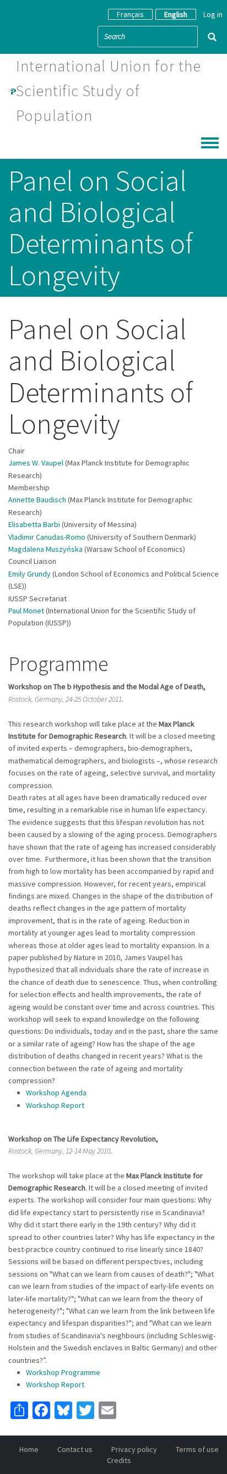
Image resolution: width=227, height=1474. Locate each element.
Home (29, 1449)
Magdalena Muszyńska (45, 549)
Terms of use (197, 1449)
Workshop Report (55, 1105)
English (175, 14)
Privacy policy (134, 1449)
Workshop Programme (63, 1372)
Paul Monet (26, 611)
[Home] (12, 91)
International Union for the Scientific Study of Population (108, 90)
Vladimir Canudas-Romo (46, 537)
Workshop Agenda (56, 1093)
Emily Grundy (29, 574)
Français (130, 14)
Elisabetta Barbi (34, 524)
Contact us (75, 1449)
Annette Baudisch (37, 500)
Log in (213, 14)
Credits (119, 1460)
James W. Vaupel (35, 463)
